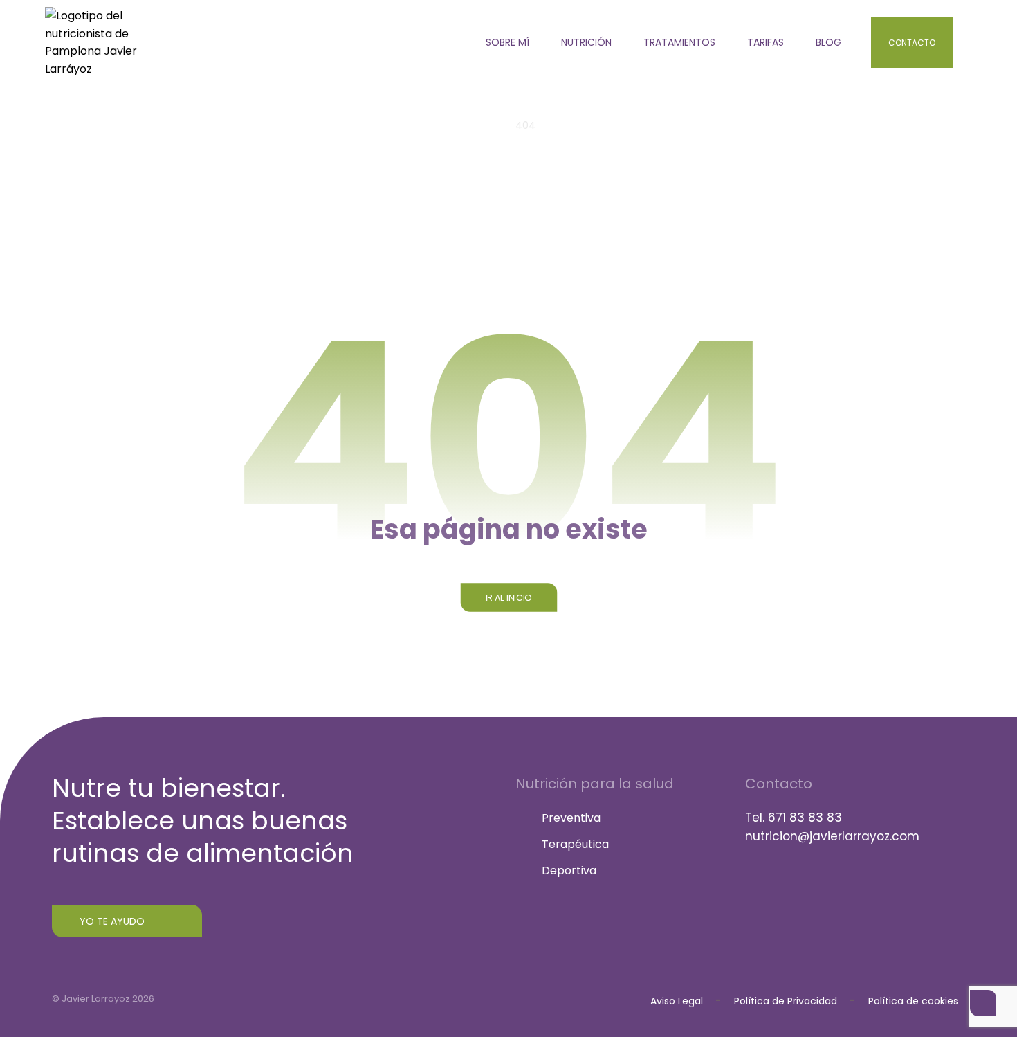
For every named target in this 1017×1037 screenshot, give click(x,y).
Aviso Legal (676, 1001)
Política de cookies (913, 1001)
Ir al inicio (508, 597)
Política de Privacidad (787, 1001)
